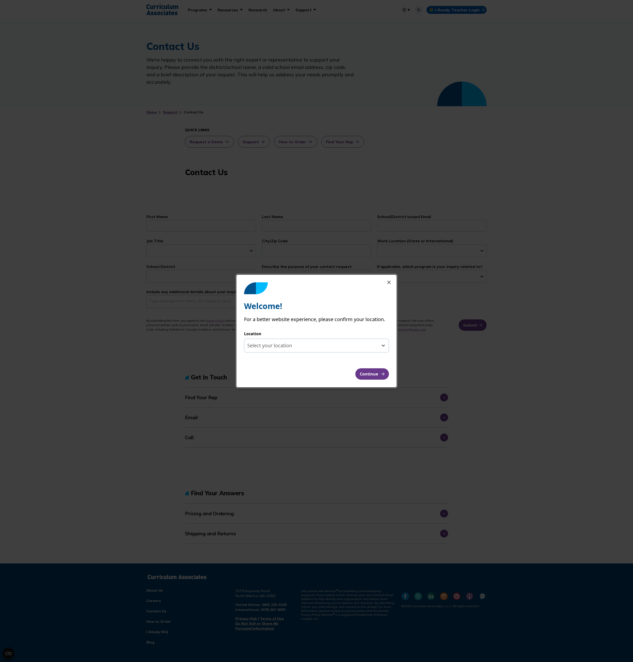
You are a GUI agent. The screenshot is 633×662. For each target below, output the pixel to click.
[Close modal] (389, 282)
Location (252, 333)
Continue (369, 374)
